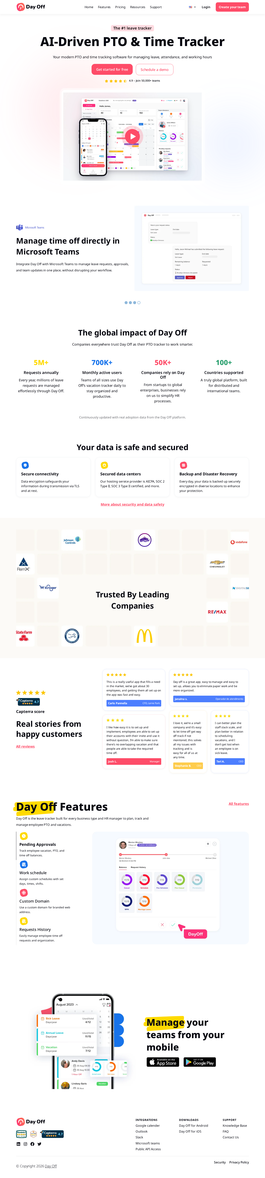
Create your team (232, 7)
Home (89, 7)
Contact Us (231, 1137)
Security (220, 1162)
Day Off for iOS (190, 1131)
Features (104, 7)
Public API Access (148, 1149)
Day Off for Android (193, 1125)
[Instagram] (25, 1144)
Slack (139, 1137)
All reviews (25, 746)
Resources (137, 7)
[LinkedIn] (18, 1144)
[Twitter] (39, 1144)
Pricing (120, 7)
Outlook (142, 1131)
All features (239, 803)
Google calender (148, 1125)
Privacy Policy (239, 1162)
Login (206, 7)
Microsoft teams (148, 1143)
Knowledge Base (235, 1125)
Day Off (51, 1166)
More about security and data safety (132, 504)
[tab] (43, 846)
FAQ (226, 1131)
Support (156, 7)
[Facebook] (32, 1144)
